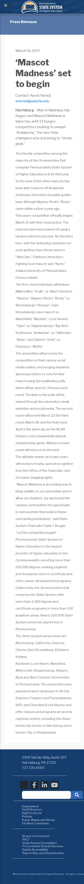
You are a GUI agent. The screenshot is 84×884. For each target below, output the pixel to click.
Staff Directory (32, 809)
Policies (27, 816)
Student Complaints (35, 823)
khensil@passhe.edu (32, 101)
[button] (77, 795)
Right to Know (32, 813)
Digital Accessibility (35, 849)
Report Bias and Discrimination (43, 853)
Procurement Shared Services (42, 846)
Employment (30, 806)
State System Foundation (39, 843)
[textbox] (46, 795)
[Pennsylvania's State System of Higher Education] (42, 12)
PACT (26, 839)
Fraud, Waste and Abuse (38, 820)
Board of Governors (36, 836)
